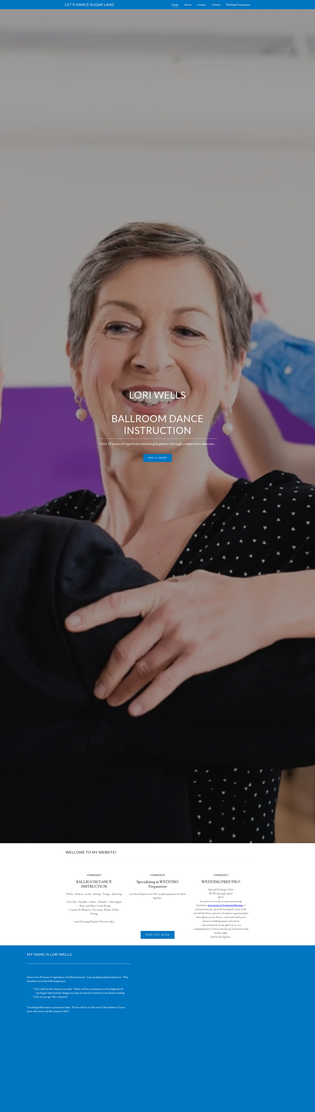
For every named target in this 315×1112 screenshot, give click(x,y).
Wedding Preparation (238, 4)
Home (175, 4)
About (187, 4)
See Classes (157, 457)
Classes (216, 4)
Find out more (158, 934)
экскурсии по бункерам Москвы (225, 905)
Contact (201, 4)
